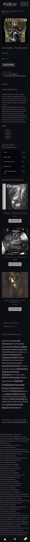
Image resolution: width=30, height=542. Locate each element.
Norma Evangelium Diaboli (18, 374)
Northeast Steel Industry (11, 377)
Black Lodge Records (13, 349)
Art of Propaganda (18, 344)
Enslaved (13, 360)
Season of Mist (12, 394)
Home (6, 11)
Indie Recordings (13, 363)
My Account (5, 539)
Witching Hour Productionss (15, 76)
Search (15, 539)
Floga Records (19, 360)
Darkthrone (6, 355)
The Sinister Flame (16, 401)
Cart (23, 538)
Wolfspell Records (15, 408)
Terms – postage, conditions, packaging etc (14, 422)
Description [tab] (5, 84)
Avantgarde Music (8, 347)
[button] (25, 20)
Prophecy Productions (11, 388)
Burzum (11, 352)
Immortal (5, 363)
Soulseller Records (7, 396)
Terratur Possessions (17, 399)
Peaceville (19, 384)
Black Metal (13, 11)
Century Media (19, 352)
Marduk (20, 368)
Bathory (4, 349)
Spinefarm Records (16, 396)
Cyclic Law (25, 352)
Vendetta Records (13, 404)
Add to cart (8, 64)
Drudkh (14, 357)
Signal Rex (22, 394)
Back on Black (21, 346)
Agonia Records (7, 341)
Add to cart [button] (15, 220)
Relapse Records (17, 391)
